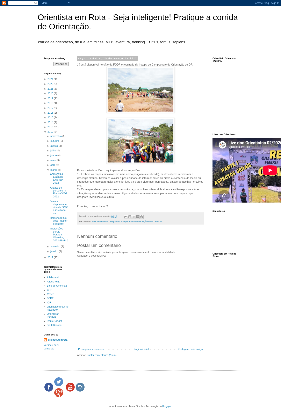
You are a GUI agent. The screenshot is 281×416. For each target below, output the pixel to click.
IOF (49, 302)
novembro (56, 136)
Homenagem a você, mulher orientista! (58, 221)
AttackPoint (53, 281)
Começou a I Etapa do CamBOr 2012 (57, 178)
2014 (51, 122)
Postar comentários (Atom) (101, 355)
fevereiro (55, 246)
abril (53, 165)
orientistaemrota (57, 339)
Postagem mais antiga (190, 349)
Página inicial (141, 349)
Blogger (166, 406)
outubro (55, 140)
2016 (51, 112)
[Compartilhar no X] (134, 217)
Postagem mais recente (91, 349)
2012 (51, 131)
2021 (51, 88)
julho (53, 150)
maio (53, 160)
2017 (51, 108)
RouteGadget (54, 321)
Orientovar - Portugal (53, 315)
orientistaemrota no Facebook (58, 308)
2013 (51, 127)
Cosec (50, 294)
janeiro (54, 251)
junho (53, 155)
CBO (49, 290)
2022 (51, 84)
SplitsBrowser (54, 325)
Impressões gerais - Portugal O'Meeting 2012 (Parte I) (59, 234)
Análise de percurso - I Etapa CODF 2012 (58, 192)
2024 (51, 79)
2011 (51, 257)
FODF (50, 298)
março (54, 169)
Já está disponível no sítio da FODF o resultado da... (59, 207)
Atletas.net (53, 277)
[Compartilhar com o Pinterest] (141, 217)
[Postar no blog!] (130, 217)
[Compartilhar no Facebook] (138, 217)
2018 (51, 103)
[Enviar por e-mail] (126, 217)
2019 (51, 98)
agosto (54, 145)
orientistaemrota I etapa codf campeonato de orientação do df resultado (127, 221)
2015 (51, 117)
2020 (51, 93)
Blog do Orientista (57, 285)
